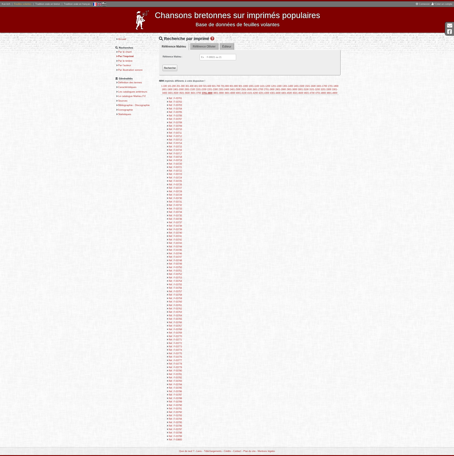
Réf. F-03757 (175, 291)
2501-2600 (246, 89)
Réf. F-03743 (175, 243)
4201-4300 (264, 93)
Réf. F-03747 (175, 257)
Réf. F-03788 (175, 398)
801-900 (234, 86)
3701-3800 (207, 93)
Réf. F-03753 (175, 277)
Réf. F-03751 (175, 270)
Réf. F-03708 (175, 122)
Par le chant (125, 51)
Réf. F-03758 (175, 294)
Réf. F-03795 (175, 422)
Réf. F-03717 (175, 153)
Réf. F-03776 (175, 357)
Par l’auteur (124, 65)
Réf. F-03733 (175, 208)
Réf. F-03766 (175, 322)
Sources (122, 100)
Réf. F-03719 (175, 160)
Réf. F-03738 (175, 226)
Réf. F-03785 (175, 388)
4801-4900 (332, 93)
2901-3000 (292, 89)
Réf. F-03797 (175, 429)
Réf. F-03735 (175, 215)
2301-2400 (223, 89)
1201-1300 (276, 86)
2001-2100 (189, 89)
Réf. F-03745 (175, 250)
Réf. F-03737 (175, 222)
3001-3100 (303, 89)
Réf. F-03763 (175, 312)
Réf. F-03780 (175, 370)
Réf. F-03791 (175, 408)
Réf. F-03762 (175, 308)
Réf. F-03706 (175, 115)
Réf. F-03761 (175, 305)
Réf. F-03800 (175, 439)
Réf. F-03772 (175, 343)
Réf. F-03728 (175, 191)
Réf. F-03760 (175, 301)
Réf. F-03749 (175, 263)
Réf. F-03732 (175, 205)
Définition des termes (130, 82)
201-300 (180, 86)
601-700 (216, 86)
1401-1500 (299, 86)
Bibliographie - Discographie (134, 105)
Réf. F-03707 (175, 119)
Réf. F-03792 (175, 412)
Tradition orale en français (77, 4)
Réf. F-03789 (175, 401)
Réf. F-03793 (175, 415)
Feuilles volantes (22, 4)
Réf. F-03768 (175, 329)
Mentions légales (266, 451)
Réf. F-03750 (175, 267)
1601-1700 (321, 86)
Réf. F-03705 (175, 112)
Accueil (122, 39)
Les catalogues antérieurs (132, 91)
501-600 (207, 86)
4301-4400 (275, 93)
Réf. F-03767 (175, 325)
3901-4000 (230, 93)
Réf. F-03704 (175, 108)
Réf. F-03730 (175, 198)
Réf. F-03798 (175, 432)
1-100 (164, 86)
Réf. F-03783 (175, 381)
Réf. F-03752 (175, 274)
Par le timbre (125, 60)
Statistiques (124, 114)
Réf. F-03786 (175, 391)
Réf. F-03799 (175, 436)
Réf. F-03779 (175, 367)
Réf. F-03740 (175, 232)
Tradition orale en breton (47, 4)
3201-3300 (326, 89)
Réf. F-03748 (175, 260)
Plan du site (249, 451)
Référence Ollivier (204, 46)
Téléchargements (213, 451)
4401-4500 (286, 93)
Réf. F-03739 (175, 229)
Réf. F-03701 (175, 98)
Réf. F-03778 (175, 363)
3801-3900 (218, 93)
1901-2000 (178, 89)
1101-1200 (265, 86)
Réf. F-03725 (175, 181)
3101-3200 (314, 89)
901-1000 (243, 86)
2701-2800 (269, 89)
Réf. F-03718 (175, 157)
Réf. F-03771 (175, 339)
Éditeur (226, 46)
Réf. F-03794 (175, 419)
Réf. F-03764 (175, 315)
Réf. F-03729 (175, 195)
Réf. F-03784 (175, 384)
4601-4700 (309, 93)
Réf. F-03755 (175, 284)
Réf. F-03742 (175, 239)
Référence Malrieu (174, 46)
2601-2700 (258, 89)
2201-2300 (212, 89)
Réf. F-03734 (175, 212)
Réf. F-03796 (175, 425)
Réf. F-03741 (175, 236)
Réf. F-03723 (175, 174)
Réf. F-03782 (175, 377)
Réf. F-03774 (175, 350)
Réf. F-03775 (175, 353)
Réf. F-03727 (175, 188)
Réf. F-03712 (175, 136)
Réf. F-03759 (175, 298)
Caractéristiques (127, 87)
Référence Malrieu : (173, 56)
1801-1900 (167, 89)
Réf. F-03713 (175, 139)
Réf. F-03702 (175, 101)
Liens (199, 451)
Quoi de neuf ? (186, 451)
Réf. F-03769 (175, 332)
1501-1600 (310, 86)
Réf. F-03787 (175, 394)
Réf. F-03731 (175, 201)
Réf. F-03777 (175, 360)
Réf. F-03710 (175, 129)
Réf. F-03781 (175, 374)
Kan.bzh (6, 4)
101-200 (172, 86)
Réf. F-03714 (175, 143)
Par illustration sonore (130, 69)
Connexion (424, 4)
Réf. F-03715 (175, 146)
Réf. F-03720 (175, 164)
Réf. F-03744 (175, 246)
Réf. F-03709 (175, 126)
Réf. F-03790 (175, 405)
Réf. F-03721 (175, 167)
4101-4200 (252, 93)
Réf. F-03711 (175, 133)
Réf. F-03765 (175, 319)
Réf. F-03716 (175, 150)
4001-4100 (241, 93)
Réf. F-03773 (175, 346)
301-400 (189, 86)
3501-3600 (184, 93)
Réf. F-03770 (175, 336)
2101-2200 (201, 89)
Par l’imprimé (126, 56)
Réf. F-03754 (175, 281)
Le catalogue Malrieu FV (132, 96)
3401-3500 (173, 93)
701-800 (225, 86)
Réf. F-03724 (175, 177)
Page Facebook (449, 31)
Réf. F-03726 (175, 184)
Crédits (227, 451)
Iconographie (125, 109)
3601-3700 (195, 93)
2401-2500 (235, 89)
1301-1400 (287, 86)
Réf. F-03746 (175, 253)
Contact (237, 451)
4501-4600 (298, 93)
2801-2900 (280, 89)
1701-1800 (333, 86)
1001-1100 (254, 86)
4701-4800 (320, 93)
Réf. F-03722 (175, 170)
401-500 (198, 86)
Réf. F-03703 (175, 105)
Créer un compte (443, 4)
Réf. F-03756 (175, 288)
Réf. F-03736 (175, 219)
